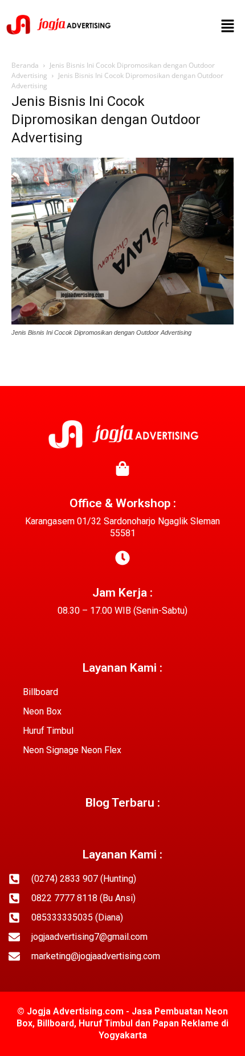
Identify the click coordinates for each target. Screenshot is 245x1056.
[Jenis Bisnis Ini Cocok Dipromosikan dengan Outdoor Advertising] (122, 321)
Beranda (25, 65)
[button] (228, 26)
